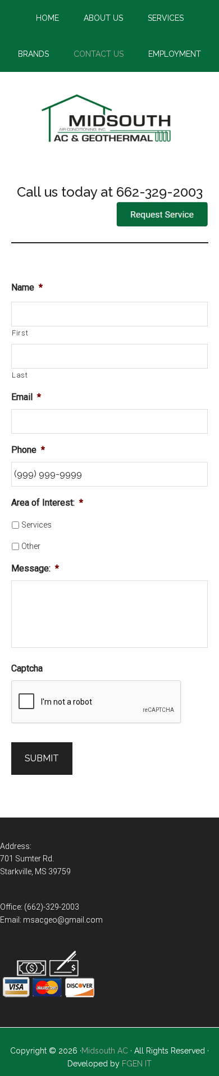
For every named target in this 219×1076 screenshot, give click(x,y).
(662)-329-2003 (51, 906)
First (20, 333)
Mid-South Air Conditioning (109, 119)
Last (20, 375)
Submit (42, 758)
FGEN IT (137, 1063)
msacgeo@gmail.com (63, 919)
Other (30, 546)
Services (36, 524)
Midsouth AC (104, 1050)
